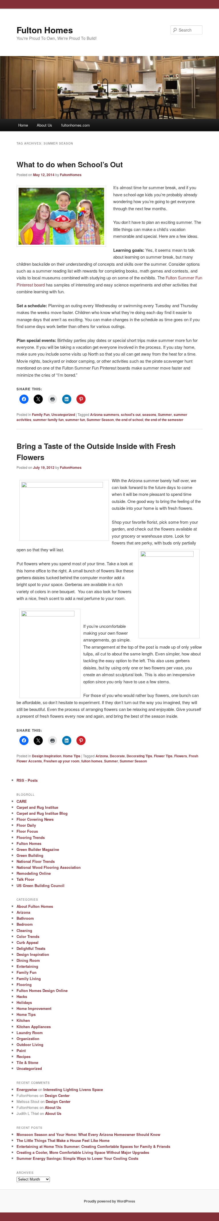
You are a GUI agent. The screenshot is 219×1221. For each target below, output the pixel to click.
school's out (131, 414)
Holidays (24, 1002)
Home (23, 125)
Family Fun (41, 414)
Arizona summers (104, 414)
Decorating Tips (139, 755)
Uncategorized (63, 414)
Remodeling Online (34, 873)
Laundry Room (30, 1032)
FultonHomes (71, 174)
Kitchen (23, 1020)
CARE (22, 801)
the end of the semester (164, 419)
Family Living (29, 978)
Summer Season (100, 419)
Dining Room (28, 960)
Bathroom (25, 918)
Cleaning (24, 930)
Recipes (24, 1056)
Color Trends (28, 936)
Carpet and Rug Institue (37, 807)
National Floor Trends (36, 861)
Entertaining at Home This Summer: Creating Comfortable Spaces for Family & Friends (93, 1146)
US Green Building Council (40, 885)
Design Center (57, 1095)
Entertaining (27, 966)
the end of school (129, 419)
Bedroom (25, 924)
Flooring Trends (31, 837)
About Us (44, 125)
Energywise (27, 1089)
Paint (21, 1050)
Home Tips (71, 755)
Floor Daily (26, 825)
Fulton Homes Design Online (42, 990)
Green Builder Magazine (38, 849)
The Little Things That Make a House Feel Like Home (63, 1140)
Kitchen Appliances (34, 1026)
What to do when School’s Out (70, 164)
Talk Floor (25, 879)
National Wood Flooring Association (49, 867)
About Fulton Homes (35, 906)
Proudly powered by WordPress (109, 1201)
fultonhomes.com (75, 125)
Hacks (22, 996)
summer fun (75, 419)
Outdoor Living (30, 1044)
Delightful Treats (31, 948)
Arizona (102, 755)
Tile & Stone (27, 1062)
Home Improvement (34, 1008)
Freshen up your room (62, 761)
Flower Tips (163, 755)
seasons (149, 414)
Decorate (117, 755)
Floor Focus (27, 831)
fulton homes (91, 761)
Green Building (30, 855)
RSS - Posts (27, 780)
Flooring (24, 984)
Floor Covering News (35, 819)
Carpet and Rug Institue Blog (42, 813)
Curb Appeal (27, 942)
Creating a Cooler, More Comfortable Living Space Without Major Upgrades (83, 1152)
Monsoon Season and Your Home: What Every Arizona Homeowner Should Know (88, 1134)
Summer (165, 414)
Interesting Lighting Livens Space (73, 1089)
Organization (28, 1038)
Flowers (180, 755)
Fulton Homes (45, 30)
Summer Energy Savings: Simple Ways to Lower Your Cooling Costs (77, 1158)
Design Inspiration (46, 755)
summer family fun (48, 419)
